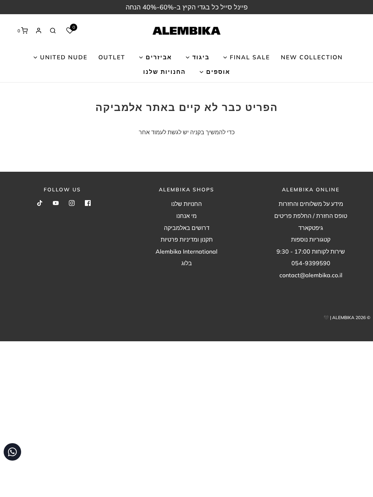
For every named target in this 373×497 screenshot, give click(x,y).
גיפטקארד (310, 227)
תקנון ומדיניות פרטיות (187, 239)
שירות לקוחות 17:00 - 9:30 (310, 251)
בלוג (186, 263)
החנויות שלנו (164, 71)
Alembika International (186, 251)
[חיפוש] (52, 30)
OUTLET (111, 57)
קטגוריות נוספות (310, 239)
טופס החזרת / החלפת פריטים (310, 215)
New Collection (312, 57)
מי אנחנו (186, 215)
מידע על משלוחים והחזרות (311, 203)
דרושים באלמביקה (186, 227)
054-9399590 (310, 263)
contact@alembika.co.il (310, 275)
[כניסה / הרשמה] (38, 30)
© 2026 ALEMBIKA (351, 317)
